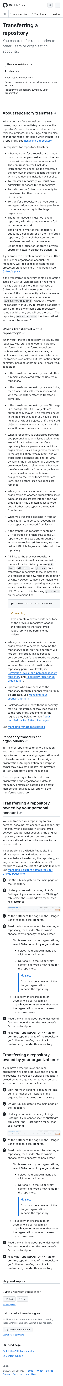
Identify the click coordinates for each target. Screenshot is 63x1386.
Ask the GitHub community (20, 1351)
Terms (29, 1370)
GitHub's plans (12, 271)
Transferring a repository (47, 14)
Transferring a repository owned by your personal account (26, 808)
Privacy (39, 1370)
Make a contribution (19, 1329)
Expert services (20, 1374)
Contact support (14, 1355)
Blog (33, 1374)
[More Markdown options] (31, 64)
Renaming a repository (38, 140)
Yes (11, 1299)
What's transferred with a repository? (22, 331)
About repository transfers (28, 113)
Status (49, 1370)
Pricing (6, 1374)
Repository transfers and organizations (22, 739)
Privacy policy (9, 1304)
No (24, 1299)
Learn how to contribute (13, 1335)
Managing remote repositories (26, 726)
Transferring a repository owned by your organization (29, 1057)
